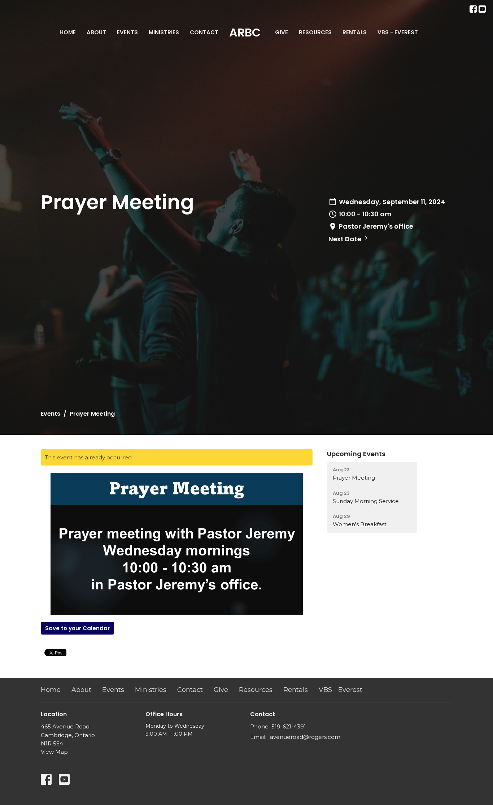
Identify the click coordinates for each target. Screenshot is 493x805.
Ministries (164, 32)
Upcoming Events (356, 453)
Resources (315, 32)
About (96, 32)
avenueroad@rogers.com (305, 736)
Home (68, 32)
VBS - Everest (398, 32)
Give (281, 32)
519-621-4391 (288, 726)
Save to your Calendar (77, 628)
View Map (54, 751)
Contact (204, 32)
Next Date (345, 238)
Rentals (355, 32)
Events (127, 32)
